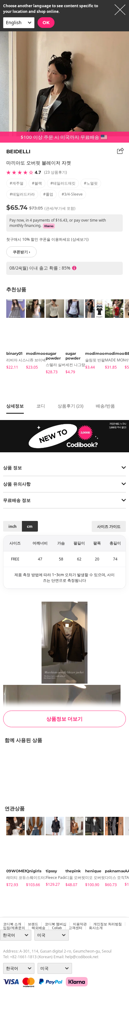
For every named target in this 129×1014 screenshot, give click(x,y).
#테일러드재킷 (62, 183)
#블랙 (37, 183)
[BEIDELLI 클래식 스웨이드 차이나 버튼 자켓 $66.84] (3, 770)
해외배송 (38, 928)
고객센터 (75, 928)
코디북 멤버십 (55, 924)
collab (57, 928)
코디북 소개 (12, 924)
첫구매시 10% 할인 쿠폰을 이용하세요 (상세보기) (47, 239)
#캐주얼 (16, 183)
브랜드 (33, 924)
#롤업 (48, 194)
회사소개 (96, 928)
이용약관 (80, 924)
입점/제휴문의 (14, 928)
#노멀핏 (91, 183)
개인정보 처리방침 (107, 924)
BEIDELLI (18, 152)
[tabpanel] (13, 335)
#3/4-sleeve (72, 194)
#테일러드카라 (22, 194)
